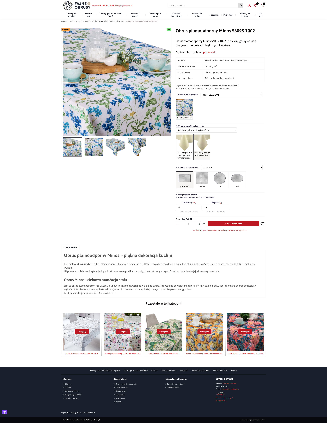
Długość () (216, 202)
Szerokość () (189, 202)
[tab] (70, 247)
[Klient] (249, 5)
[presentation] (70, 247)
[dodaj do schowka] (262, 224)
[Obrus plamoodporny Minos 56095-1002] (117, 82)
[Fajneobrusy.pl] (77, 5)
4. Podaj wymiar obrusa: (195, 195)
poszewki (209, 52)
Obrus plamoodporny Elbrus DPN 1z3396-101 (204, 353)
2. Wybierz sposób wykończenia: (190, 126)
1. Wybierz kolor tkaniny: (187, 95)
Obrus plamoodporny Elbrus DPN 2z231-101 (122, 353)
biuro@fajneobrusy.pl (123, 6)
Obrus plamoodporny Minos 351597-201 (82, 353)
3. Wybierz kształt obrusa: (187, 167)
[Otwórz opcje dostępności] (4, 412)
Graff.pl (261, 420)
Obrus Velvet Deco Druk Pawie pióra (163, 353)
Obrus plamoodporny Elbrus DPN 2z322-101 (245, 353)
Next (168, 81)
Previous (64, 81)
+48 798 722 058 (105, 5)
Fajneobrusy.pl (67, 21)
